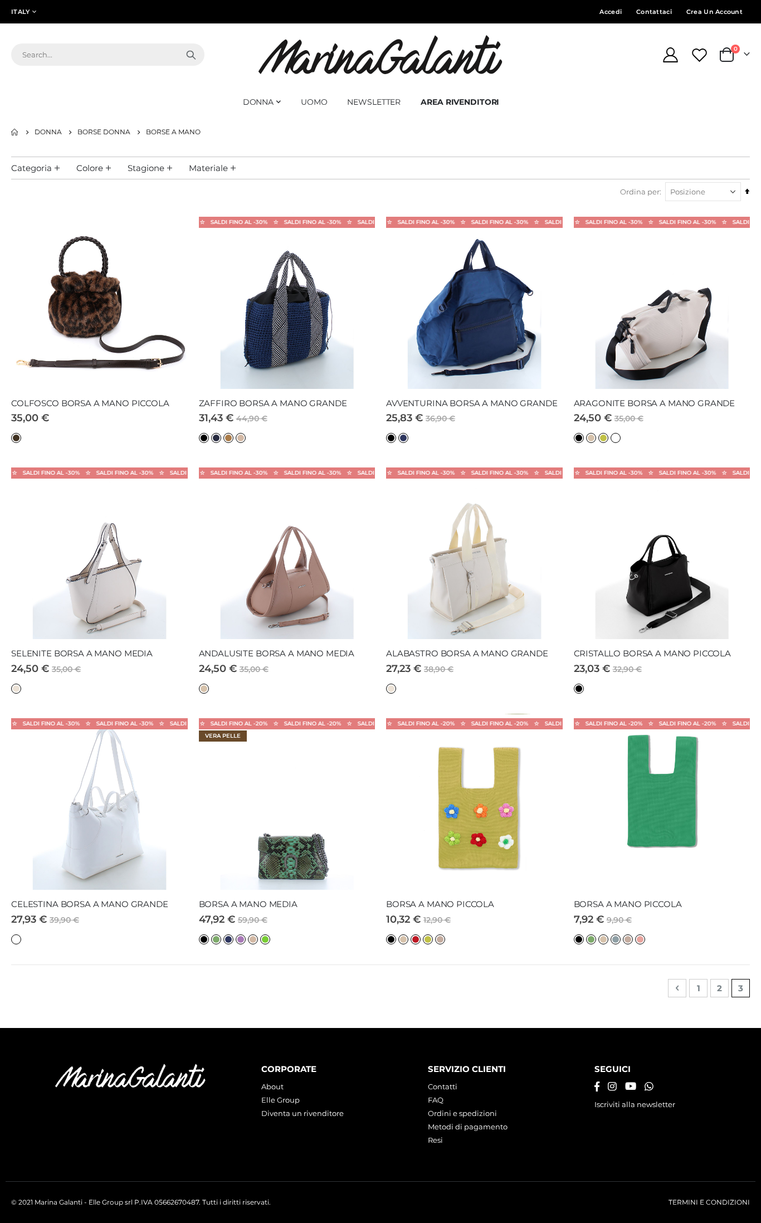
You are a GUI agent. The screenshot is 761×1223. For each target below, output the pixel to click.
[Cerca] (191, 54)
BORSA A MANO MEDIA (248, 904)
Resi (435, 1140)
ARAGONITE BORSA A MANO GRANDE (654, 403)
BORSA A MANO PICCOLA (440, 904)
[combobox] (107, 54)
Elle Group (280, 1099)
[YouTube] (630, 1086)
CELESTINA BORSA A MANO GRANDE (89, 904)
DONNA (48, 132)
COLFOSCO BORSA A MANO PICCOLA (90, 403)
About (272, 1086)
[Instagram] (612, 1086)
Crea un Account (714, 12)
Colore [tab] (89, 168)
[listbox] (17, 437)
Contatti (442, 1086)
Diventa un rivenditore (302, 1113)
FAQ (435, 1099)
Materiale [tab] (208, 168)
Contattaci (654, 12)
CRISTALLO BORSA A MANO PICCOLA (652, 653)
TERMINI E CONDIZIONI (709, 1202)
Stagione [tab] (146, 168)
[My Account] (670, 54)
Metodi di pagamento (468, 1126)
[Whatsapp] (649, 1086)
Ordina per (640, 191)
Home (15, 132)
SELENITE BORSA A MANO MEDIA (82, 653)
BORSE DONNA (103, 132)
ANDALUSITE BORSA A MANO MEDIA (277, 653)
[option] (16, 438)
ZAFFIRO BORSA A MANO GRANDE (273, 403)
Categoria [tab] (31, 168)
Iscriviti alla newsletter (634, 1104)
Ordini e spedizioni (462, 1113)
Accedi (610, 12)
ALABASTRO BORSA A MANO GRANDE (467, 653)
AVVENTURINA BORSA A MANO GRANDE (471, 403)
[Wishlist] (701, 54)
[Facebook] (596, 1086)
